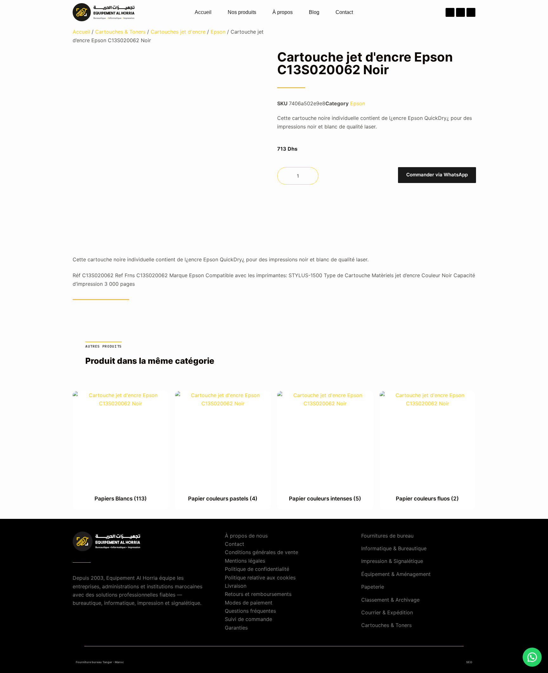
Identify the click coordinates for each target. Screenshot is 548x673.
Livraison (235, 586)
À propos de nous (246, 536)
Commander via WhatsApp (437, 175)
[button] (437, 176)
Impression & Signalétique (392, 561)
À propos (282, 12)
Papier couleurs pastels (223, 498)
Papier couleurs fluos (427, 498)
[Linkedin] (470, 12)
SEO (469, 662)
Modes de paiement (248, 602)
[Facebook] (450, 12)
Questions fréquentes (250, 611)
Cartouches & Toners (120, 32)
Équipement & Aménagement (396, 574)
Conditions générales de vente (261, 552)
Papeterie (372, 587)
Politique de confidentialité (257, 569)
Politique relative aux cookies (260, 577)
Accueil (203, 12)
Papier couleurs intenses (325, 498)
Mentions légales (245, 561)
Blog (314, 12)
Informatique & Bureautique (394, 548)
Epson (218, 32)
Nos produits (242, 12)
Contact (344, 12)
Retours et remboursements (258, 594)
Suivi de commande (248, 619)
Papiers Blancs (121, 498)
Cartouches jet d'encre (178, 32)
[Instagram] (460, 12)
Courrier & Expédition (387, 612)
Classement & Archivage (390, 600)
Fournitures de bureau (387, 536)
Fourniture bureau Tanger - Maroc (100, 662)
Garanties (236, 627)
